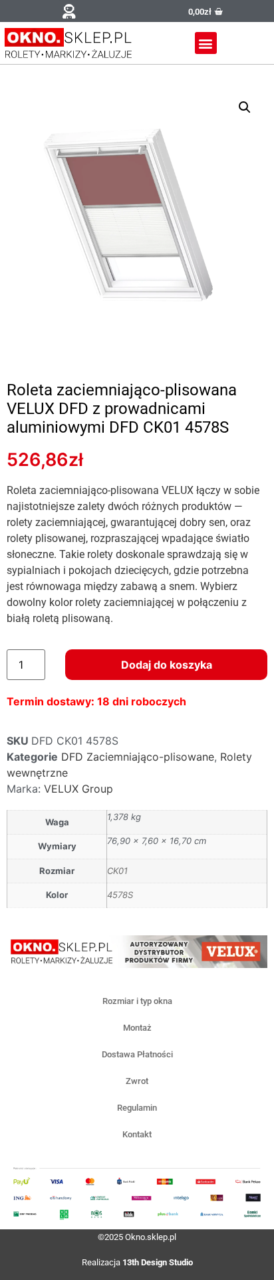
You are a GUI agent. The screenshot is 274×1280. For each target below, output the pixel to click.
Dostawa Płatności (137, 1054)
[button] (68, 11)
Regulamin (137, 1108)
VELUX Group (78, 788)
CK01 (117, 870)
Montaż (137, 1028)
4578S (120, 894)
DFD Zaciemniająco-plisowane (137, 756)
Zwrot (137, 1081)
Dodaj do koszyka (166, 664)
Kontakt (137, 1134)
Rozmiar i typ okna (137, 1001)
